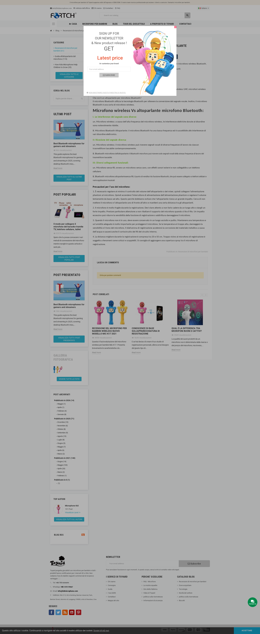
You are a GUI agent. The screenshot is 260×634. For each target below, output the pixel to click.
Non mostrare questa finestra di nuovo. (107, 93)
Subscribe (110, 75)
